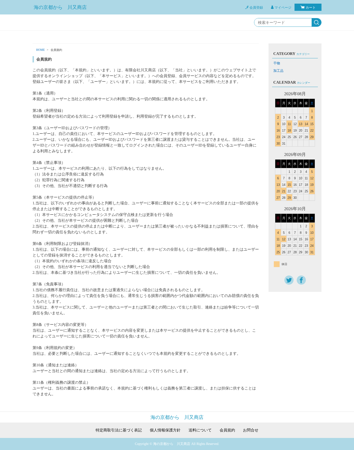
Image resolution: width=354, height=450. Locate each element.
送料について (200, 430)
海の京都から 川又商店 (60, 7)
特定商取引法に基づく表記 (119, 430)
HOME (40, 50)
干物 (276, 63)
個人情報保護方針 (165, 430)
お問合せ (250, 430)
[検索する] (316, 22)
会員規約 (227, 430)
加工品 (278, 71)
